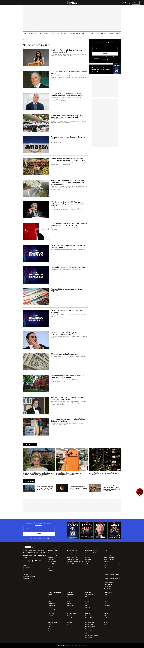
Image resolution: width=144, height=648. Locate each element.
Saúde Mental (70, 594)
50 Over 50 (106, 561)
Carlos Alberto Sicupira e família (75, 561)
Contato (25, 574)
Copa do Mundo (89, 594)
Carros (50, 631)
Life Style (51, 613)
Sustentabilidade (71, 618)
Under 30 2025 (107, 588)
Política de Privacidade (48, 536)
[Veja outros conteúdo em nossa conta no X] (28, 560)
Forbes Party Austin (90, 626)
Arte (49, 626)
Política (106, 613)
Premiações (107, 605)
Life (36, 33)
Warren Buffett (51, 563)
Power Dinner (88, 615)
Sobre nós (25, 565)
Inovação (87, 557)
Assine (118, 33)
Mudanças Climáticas (72, 620)
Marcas (50, 628)
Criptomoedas (52, 605)
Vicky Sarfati (70, 555)
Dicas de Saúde (70, 605)
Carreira (31, 33)
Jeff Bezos (50, 557)
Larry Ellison (51, 559)
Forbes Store (26, 567)
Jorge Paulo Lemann (72, 557)
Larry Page (51, 566)
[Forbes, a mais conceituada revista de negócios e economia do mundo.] (72, 2)
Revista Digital (27, 570)
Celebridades (107, 599)
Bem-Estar (70, 592)
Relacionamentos (71, 599)
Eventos (106, 601)
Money (46, 33)
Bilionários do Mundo (109, 559)
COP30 (68, 624)
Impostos (50, 601)
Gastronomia (51, 620)
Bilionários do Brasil (74, 33)
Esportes (88, 592)
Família (68, 601)
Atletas (87, 609)
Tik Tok (87, 561)
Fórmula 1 (87, 599)
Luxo (49, 624)
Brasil (105, 618)
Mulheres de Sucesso (109, 582)
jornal (30, 40)
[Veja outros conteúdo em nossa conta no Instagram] (32, 560)
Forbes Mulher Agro (90, 637)
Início (24, 40)
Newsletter (111, 33)
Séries (105, 594)
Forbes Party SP (89, 628)
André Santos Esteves (72, 566)
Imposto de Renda (52, 609)
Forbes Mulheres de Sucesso (92, 635)
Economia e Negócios (54, 592)
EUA (105, 615)
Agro (25, 33)
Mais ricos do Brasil (72, 550)
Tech (57, 33)
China (105, 620)
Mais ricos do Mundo (54, 550)
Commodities (51, 603)
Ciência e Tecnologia (91, 550)
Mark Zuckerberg (52, 555)
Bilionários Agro (108, 555)
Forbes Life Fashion (90, 622)
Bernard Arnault (52, 561)
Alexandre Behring (71, 563)
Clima (68, 615)
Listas (41, 33)
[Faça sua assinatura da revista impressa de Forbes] (73, 530)
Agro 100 (84, 33)
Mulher (52, 33)
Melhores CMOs (108, 572)
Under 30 (91, 33)
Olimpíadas (88, 607)
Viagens (50, 618)
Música (105, 603)
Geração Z (69, 596)
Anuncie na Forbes (27, 572)
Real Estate (64, 33)
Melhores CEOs (108, 567)
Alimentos (69, 622)
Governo (106, 622)
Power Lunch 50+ (89, 620)
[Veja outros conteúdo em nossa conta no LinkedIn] (39, 560)
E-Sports (87, 596)
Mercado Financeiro (53, 596)
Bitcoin (50, 594)
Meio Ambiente (71, 613)
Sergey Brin (51, 568)
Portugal (50, 615)
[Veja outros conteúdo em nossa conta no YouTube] (36, 560)
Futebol (87, 601)
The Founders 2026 (101, 33)
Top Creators (107, 586)
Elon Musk (50, 553)
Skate (86, 605)
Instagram (88, 559)
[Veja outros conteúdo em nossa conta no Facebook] (24, 560)
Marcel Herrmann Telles (72, 559)
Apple (86, 563)
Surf (86, 603)
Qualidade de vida (52, 622)
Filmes (105, 596)
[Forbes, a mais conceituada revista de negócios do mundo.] (34, 547)
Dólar (49, 607)
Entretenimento (108, 592)
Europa (105, 624)
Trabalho (69, 603)
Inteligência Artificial (90, 553)
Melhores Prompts (89, 555)
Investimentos (51, 599)
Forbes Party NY (89, 624)
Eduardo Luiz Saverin (72, 553)
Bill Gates (50, 570)
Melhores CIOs (107, 570)
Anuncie (136, 3)
